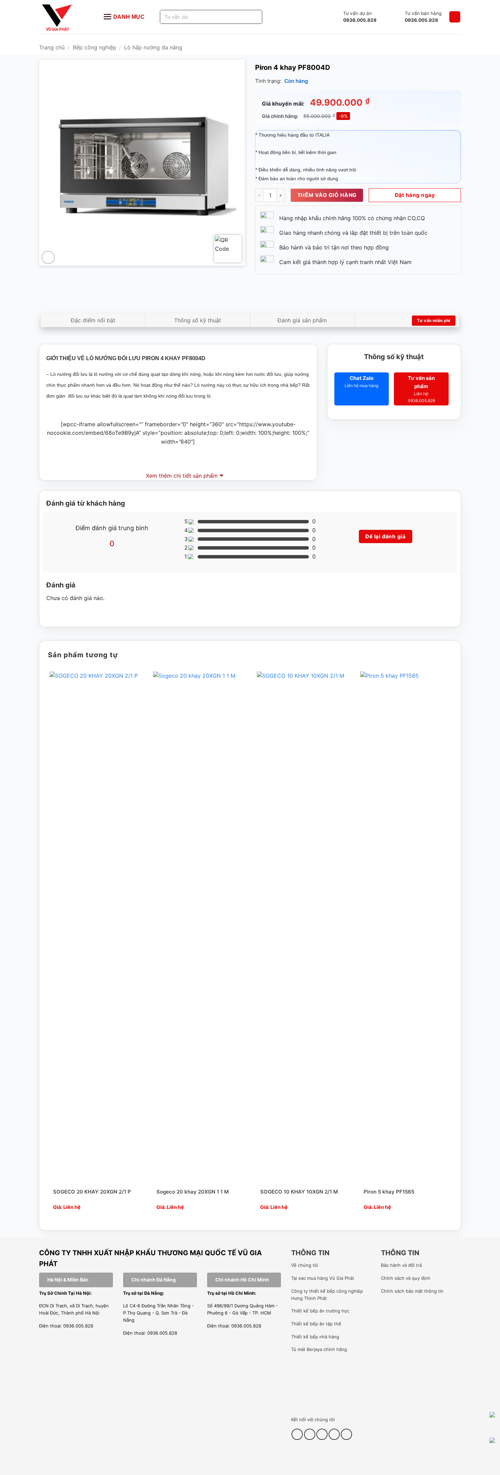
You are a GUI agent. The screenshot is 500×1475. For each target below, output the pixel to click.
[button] (454, 16)
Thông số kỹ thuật (197, 320)
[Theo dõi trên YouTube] (334, 1434)
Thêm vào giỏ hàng (327, 195)
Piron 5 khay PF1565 (389, 1191)
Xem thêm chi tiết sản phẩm (182, 475)
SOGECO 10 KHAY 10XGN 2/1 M (299, 1191)
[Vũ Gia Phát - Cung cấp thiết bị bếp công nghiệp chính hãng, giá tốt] (64, 17)
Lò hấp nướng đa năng (153, 47)
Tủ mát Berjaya (306, 1349)
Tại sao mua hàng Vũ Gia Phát (322, 1278)
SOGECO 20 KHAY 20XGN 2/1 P (92, 1191)
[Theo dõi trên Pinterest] (322, 1434)
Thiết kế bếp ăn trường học (320, 1310)
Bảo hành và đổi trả (401, 1265)
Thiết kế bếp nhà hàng (315, 1336)
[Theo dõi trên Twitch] (346, 1434)
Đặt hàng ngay (415, 195)
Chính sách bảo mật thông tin (412, 1291)
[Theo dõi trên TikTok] (309, 1434)
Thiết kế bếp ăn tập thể (316, 1323)
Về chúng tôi (304, 1265)
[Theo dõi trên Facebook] (297, 1434)
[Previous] (46, 945)
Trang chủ (52, 47)
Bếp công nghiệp (94, 47)
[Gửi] (249, 17)
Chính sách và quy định (405, 1278)
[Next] (453, 945)
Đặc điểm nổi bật (93, 320)
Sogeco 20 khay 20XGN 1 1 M (192, 1191)
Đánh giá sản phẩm (302, 320)
